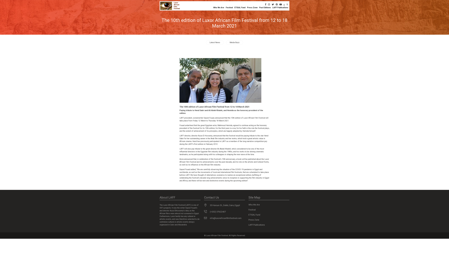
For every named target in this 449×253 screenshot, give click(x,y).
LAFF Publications (280, 7)
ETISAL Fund (239, 7)
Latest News (215, 42)
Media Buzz (234, 42)
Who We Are (218, 7)
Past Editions (265, 7)
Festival (229, 7)
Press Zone (252, 7)
